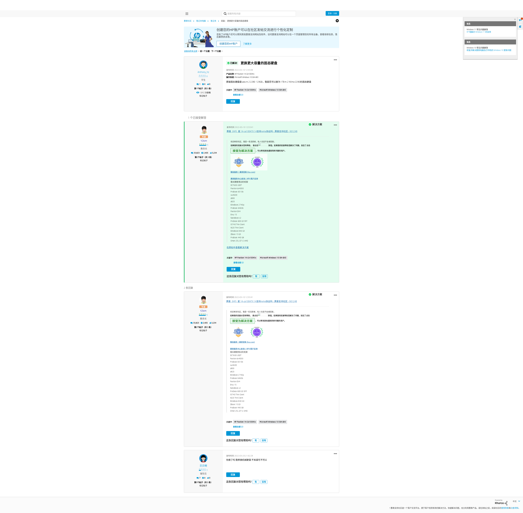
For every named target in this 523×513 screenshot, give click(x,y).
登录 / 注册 (332, 13)
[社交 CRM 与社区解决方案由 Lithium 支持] (501, 502)
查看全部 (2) (238, 95)
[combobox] (259, 13)
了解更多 (247, 44)
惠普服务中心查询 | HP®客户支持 (244, 179)
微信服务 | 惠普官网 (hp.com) (243, 172)
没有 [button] (264, 276)
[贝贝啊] (203, 458)
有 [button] (256, 276)
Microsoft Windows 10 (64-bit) (273, 90)
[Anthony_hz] (203, 65)
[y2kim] (204, 130)
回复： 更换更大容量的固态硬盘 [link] (234, 21)
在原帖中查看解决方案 (238, 247)
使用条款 (505, 508)
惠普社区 (187, 21)
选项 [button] (337, 21)
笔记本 (213, 21)
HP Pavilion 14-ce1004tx (245, 90)
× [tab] (515, 19)
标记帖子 (203, 96)
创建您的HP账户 (228, 43)
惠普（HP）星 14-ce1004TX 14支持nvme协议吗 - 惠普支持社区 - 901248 (262, 131)
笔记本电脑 (201, 21)
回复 (233, 101)
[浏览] (186, 13)
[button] (335, 60)
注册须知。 (515, 508)
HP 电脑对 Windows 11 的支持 (479, 32)
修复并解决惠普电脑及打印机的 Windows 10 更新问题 (489, 50)
